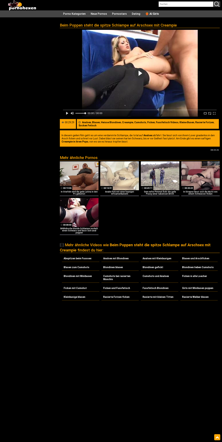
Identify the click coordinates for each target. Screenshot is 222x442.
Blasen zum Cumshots (76, 267)
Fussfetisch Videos (167, 122)
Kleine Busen (187, 122)
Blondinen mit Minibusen (78, 276)
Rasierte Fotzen (204, 122)
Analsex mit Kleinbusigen (157, 258)
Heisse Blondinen (111, 122)
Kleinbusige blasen (74, 297)
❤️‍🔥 (152, 13)
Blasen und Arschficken (195, 258)
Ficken (151, 122)
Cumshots (140, 122)
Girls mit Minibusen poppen (197, 288)
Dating (136, 13)
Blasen (96, 122)
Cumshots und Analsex (156, 276)
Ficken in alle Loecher (194, 276)
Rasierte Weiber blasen (195, 297)
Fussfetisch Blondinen (156, 288)
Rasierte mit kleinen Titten (158, 297)
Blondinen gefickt (153, 267)
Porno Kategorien (74, 13)
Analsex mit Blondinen (116, 258)
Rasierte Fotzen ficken (116, 297)
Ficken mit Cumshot (75, 288)
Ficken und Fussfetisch (116, 288)
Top (217, 437)
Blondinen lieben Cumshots (198, 267)
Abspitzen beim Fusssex (77, 258)
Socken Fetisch (87, 125)
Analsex (86, 122)
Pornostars (119, 13)
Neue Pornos (99, 13)
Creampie (127, 122)
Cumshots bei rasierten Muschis (116, 278)
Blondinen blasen (113, 267)
